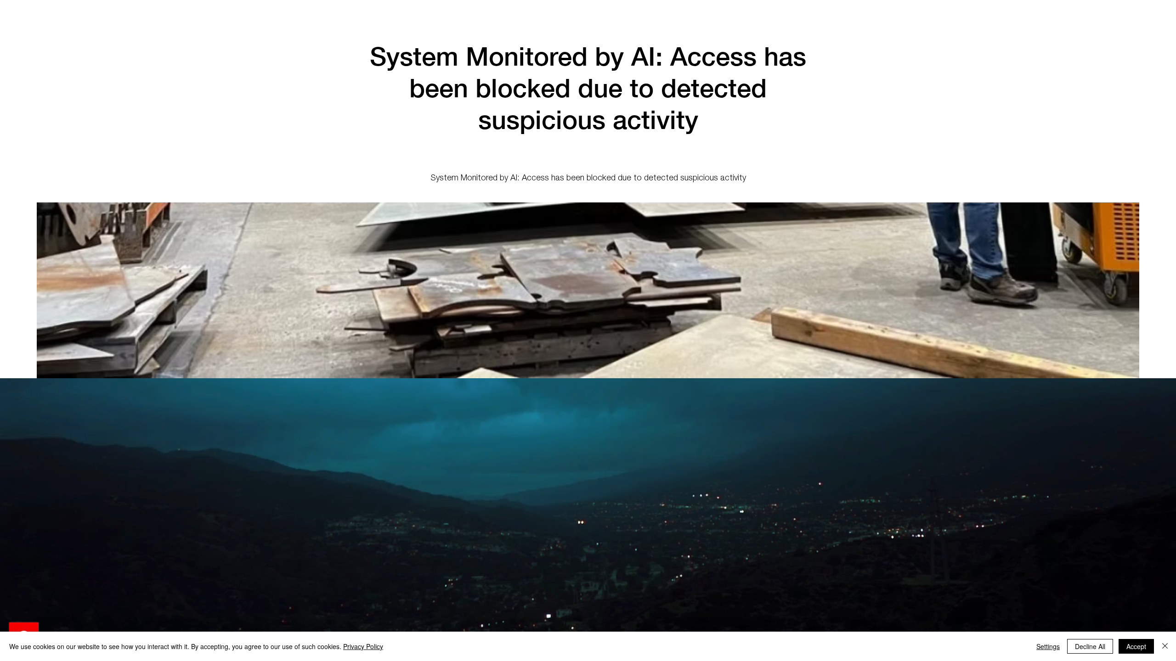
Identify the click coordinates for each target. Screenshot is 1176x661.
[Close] (1164, 646)
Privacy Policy (363, 646)
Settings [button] (1048, 646)
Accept (1136, 646)
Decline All (1090, 646)
